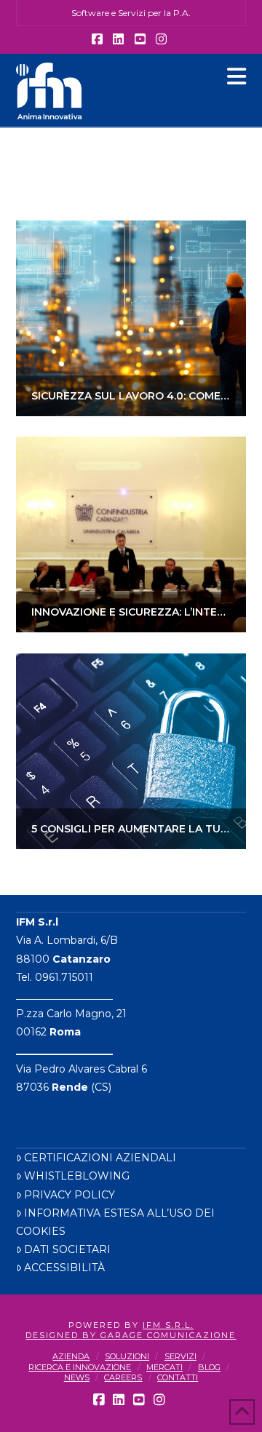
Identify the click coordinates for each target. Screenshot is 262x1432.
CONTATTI (177, 1377)
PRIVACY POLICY (69, 1194)
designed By (62, 1335)
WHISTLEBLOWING (77, 1175)
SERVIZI (180, 1356)
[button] (236, 76)
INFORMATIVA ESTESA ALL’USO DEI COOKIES (115, 1222)
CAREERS (123, 1377)
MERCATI (164, 1367)
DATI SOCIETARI (67, 1249)
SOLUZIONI (127, 1356)
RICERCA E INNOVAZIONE (79, 1367)
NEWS (77, 1377)
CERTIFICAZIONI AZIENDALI (100, 1157)
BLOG (209, 1367)
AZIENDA (71, 1356)
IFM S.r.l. (168, 1325)
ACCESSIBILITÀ (64, 1267)
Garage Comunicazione (168, 1335)
